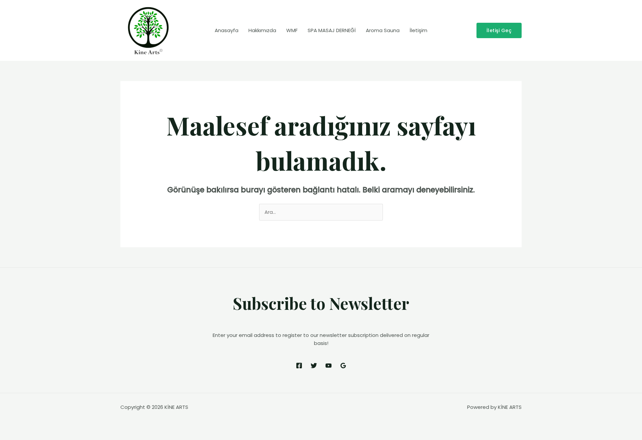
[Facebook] (299, 365)
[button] (499, 30)
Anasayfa (226, 30)
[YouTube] (328, 365)
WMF (292, 30)
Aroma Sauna (383, 30)
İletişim (418, 30)
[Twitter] (314, 365)
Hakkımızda (262, 30)
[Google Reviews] (343, 365)
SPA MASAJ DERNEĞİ (332, 30)
